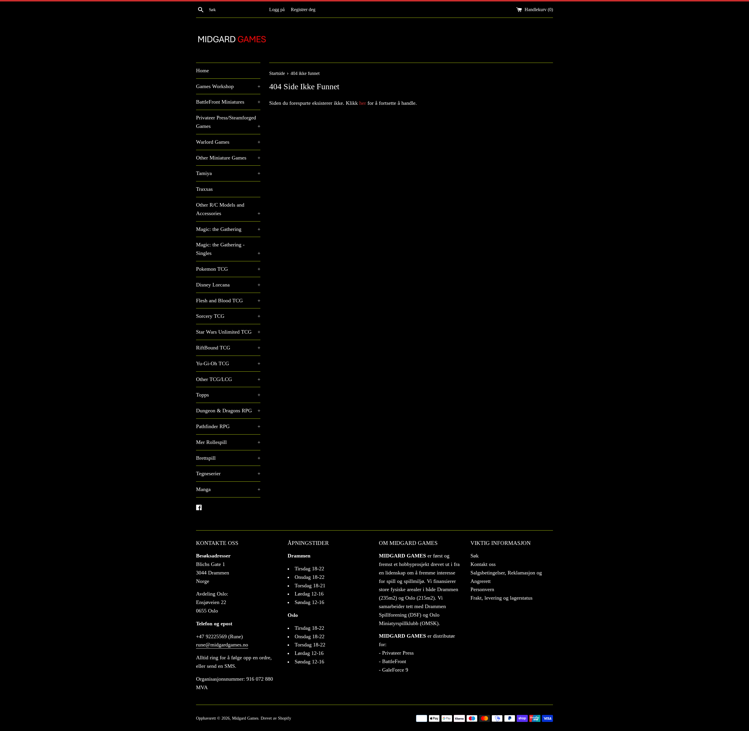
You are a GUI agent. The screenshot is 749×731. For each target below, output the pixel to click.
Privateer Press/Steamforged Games (228, 122)
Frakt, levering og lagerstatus (501, 598)
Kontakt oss (483, 564)
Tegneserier (228, 473)
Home (202, 70)
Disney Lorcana (228, 285)
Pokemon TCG (228, 269)
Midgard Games (245, 718)
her (362, 103)
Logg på (277, 9)
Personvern (482, 589)
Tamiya (228, 173)
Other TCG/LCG (228, 379)
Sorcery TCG (228, 316)
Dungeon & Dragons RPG (228, 410)
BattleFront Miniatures (228, 102)
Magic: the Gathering (228, 229)
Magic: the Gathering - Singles (228, 249)
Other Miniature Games (228, 158)
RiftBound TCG (228, 348)
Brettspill (228, 458)
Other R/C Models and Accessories (228, 209)
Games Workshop (228, 86)
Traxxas (204, 189)
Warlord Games (228, 142)
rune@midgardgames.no (222, 645)
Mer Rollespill (228, 442)
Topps (228, 395)
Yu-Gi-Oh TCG (228, 363)
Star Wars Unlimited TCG (228, 332)
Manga (228, 489)
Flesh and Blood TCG (228, 300)
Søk (474, 556)
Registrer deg (303, 9)
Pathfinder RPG (228, 426)
